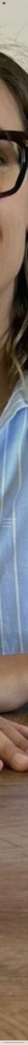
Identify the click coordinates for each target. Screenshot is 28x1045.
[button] (4, 3)
